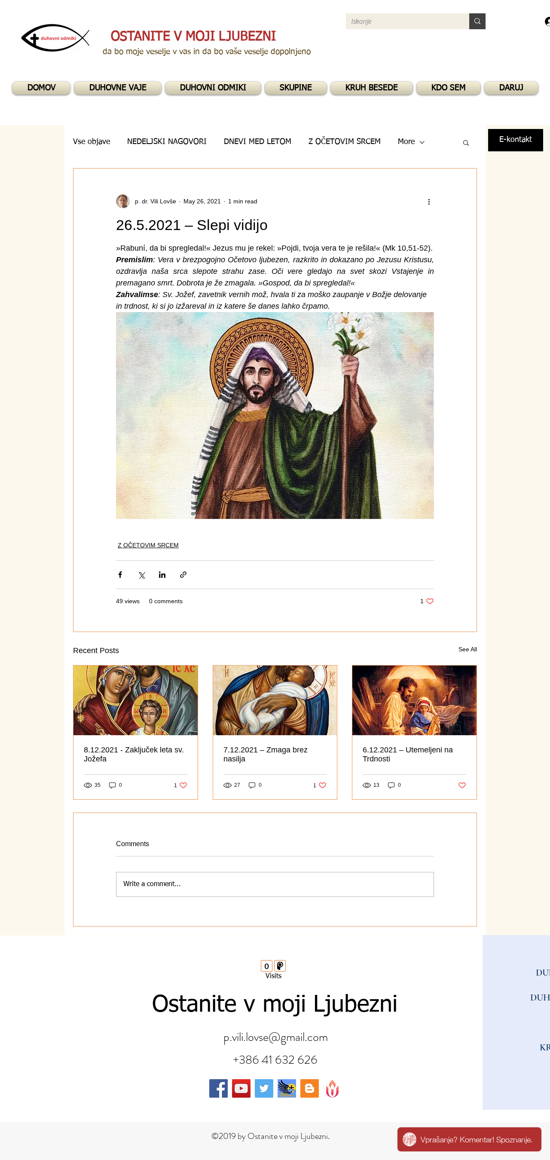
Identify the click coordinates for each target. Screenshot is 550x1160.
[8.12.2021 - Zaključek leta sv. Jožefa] (135, 700)
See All (467, 649)
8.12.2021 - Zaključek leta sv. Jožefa (134, 754)
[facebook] (218, 1088)
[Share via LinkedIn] (162, 575)
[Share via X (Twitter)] (141, 575)
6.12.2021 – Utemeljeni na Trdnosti (408, 754)
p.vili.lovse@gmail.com (275, 1037)
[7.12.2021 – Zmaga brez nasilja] (275, 700)
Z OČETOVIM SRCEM (148, 545)
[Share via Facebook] (120, 575)
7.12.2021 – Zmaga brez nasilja (265, 754)
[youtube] (241, 1088)
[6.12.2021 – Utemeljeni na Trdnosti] (414, 700)
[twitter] (264, 1088)
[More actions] (429, 201)
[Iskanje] (477, 21)
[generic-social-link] (287, 1088)
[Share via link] (183, 575)
